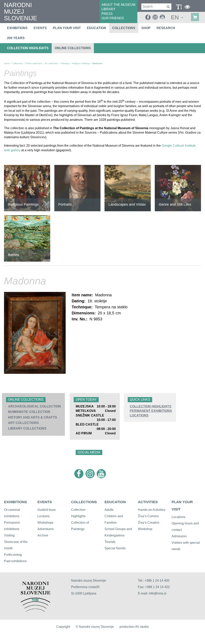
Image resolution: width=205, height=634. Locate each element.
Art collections (23, 423)
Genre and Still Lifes (175, 204)
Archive (42, 535)
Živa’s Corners (148, 516)
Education (96, 28)
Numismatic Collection (29, 412)
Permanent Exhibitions (151, 411)
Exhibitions (17, 28)
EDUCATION (115, 502)
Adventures (45, 529)
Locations (139, 415)
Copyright (63, 626)
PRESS (107, 13)
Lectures (43, 516)
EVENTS (44, 502)
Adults (109, 509)
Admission (179, 536)
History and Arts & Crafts (32, 417)
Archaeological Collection (34, 406)
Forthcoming (13, 554)
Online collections (73, 48)
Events (40, 28)
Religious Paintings (81, 63)
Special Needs (115, 548)
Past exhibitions (15, 561)
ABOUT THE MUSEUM (118, 4)
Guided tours (46, 509)
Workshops (45, 522)
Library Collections (27, 428)
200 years (16, 38)
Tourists (110, 542)
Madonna (97, 63)
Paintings (65, 63)
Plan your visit (67, 28)
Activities (148, 502)
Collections (123, 28)
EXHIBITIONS (15, 502)
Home (7, 63)
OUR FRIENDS (112, 18)
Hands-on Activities (151, 509)
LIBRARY (108, 9)
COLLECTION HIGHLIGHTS (150, 406)
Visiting (9, 535)
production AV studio (134, 626)
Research (166, 28)
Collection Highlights (28, 48)
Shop (146, 28)
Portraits (65, 204)
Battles (13, 255)
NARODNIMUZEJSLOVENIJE (20, 11)
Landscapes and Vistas (127, 204)
